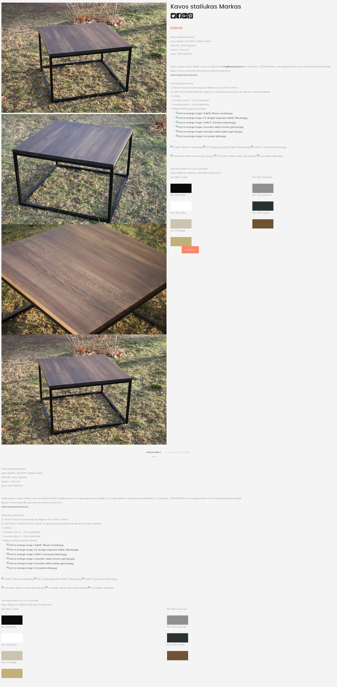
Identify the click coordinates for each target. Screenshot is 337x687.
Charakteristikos (178, 452)
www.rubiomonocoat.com (183, 75)
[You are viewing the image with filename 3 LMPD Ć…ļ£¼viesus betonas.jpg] (206, 122)
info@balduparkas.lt (233, 67)
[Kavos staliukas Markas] (84, 169)
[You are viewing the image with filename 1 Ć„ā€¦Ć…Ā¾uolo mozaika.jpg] (204, 113)
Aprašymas (154, 452)
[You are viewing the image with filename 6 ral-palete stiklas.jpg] (201, 136)
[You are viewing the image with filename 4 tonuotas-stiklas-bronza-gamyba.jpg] (210, 127)
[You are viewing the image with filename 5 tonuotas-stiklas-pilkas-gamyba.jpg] (209, 131)
